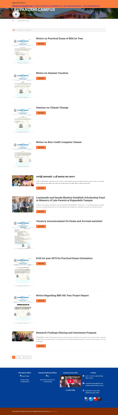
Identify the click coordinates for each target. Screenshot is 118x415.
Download (103, 14)
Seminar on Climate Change (52, 107)
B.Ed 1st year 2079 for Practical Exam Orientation (64, 258)
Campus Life (92, 14)
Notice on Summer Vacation (52, 73)
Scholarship (56, 14)
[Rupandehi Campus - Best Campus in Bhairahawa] (16, 15)
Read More (41, 43)
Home (28, 14)
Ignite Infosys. (53, 411)
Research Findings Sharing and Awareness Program (66, 332)
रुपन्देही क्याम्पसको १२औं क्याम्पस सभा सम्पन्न (55, 176)
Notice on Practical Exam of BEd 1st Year (59, 38)
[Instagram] (100, 399)
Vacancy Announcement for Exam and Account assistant (69, 221)
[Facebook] (87, 399)
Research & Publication (78, 14)
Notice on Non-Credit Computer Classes (59, 142)
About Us (36, 14)
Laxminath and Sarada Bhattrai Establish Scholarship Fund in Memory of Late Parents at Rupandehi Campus (70, 199)
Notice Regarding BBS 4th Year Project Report (62, 295)
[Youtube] (96, 399)
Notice (66, 14)
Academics (46, 14)
